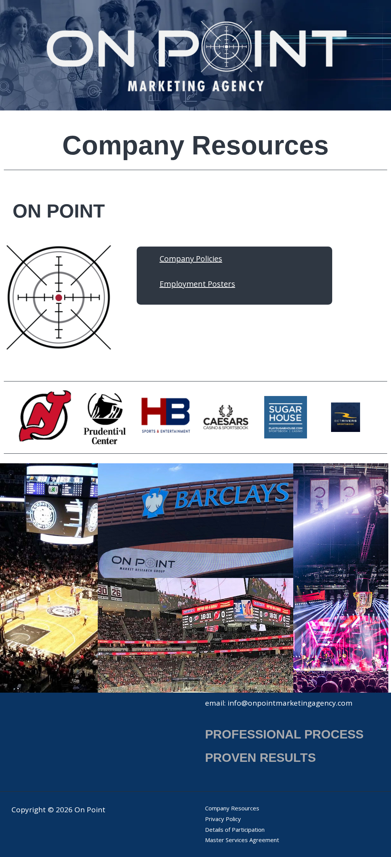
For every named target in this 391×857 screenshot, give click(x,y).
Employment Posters (197, 284)
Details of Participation (235, 829)
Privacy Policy (223, 819)
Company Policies (191, 258)
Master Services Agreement (242, 840)
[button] (7, 417)
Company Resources (232, 808)
